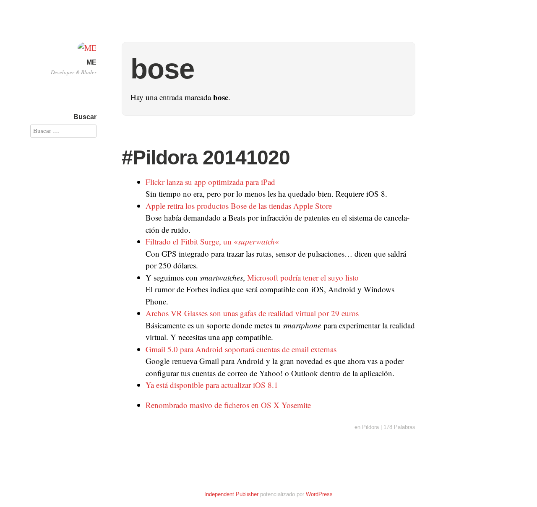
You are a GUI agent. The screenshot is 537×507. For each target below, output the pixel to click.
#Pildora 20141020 (206, 157)
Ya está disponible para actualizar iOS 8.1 (212, 385)
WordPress (319, 494)
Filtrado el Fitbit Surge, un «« (212, 241)
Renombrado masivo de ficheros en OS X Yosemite (228, 405)
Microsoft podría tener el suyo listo (303, 277)
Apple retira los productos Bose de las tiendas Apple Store (239, 205)
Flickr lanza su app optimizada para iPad (210, 182)
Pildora (370, 427)
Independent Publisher (231, 494)
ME (91, 62)
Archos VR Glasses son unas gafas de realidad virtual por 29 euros (252, 313)
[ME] (87, 47)
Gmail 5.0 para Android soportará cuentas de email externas (241, 349)
